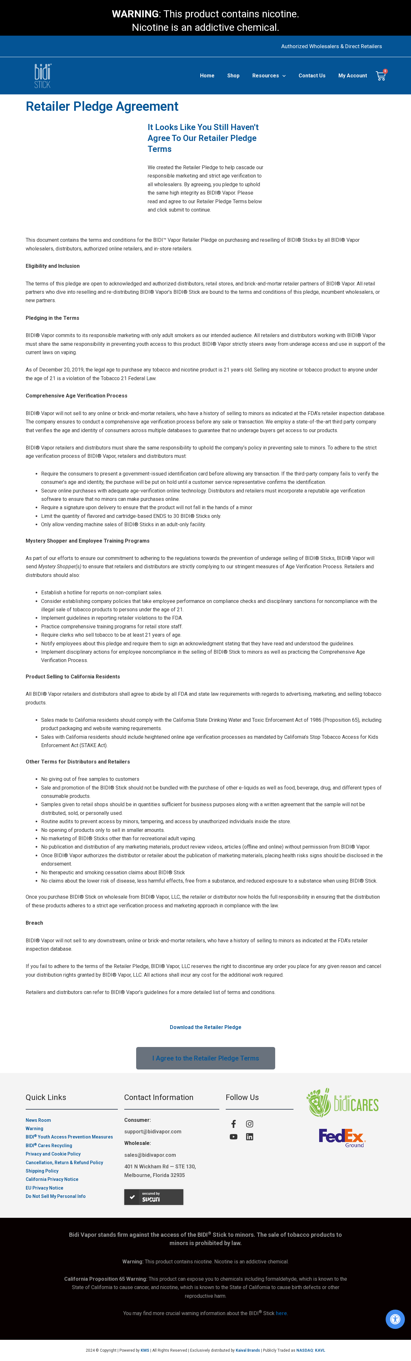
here (281, 1313)
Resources (265, 76)
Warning (34, 1128)
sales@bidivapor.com (150, 1155)
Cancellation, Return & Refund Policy (64, 1162)
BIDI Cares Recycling (49, 1145)
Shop (233, 76)
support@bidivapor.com (152, 1132)
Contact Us (312, 76)
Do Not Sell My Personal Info (56, 1196)
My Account (352, 76)
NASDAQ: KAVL (310, 1350)
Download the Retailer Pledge (205, 1027)
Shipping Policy (42, 1170)
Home (207, 76)
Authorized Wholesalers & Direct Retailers (331, 46)
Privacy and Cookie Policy (53, 1153)
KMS (145, 1350)
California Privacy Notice (52, 1179)
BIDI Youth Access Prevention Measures (69, 1136)
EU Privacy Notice (44, 1188)
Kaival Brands (248, 1350)
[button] (395, 1319)
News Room (38, 1120)
